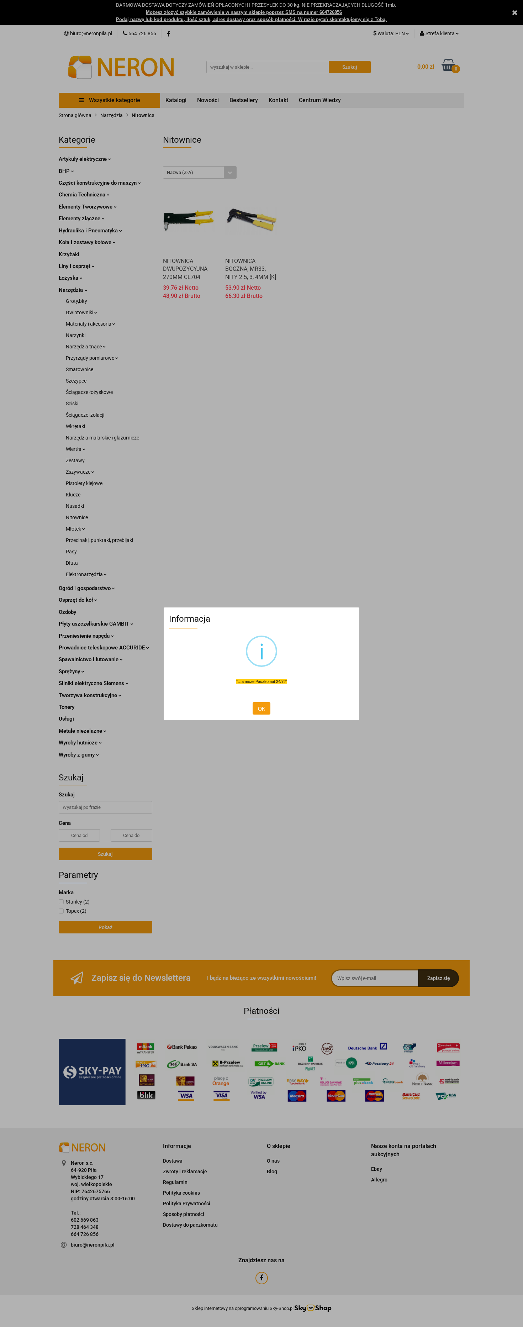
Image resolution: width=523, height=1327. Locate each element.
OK (261, 708)
